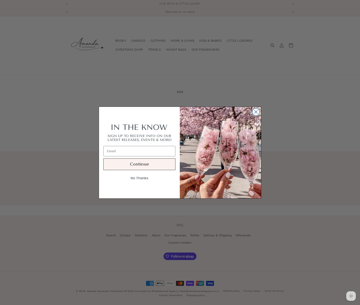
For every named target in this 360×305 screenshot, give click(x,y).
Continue (139, 164)
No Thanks (139, 178)
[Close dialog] (256, 112)
